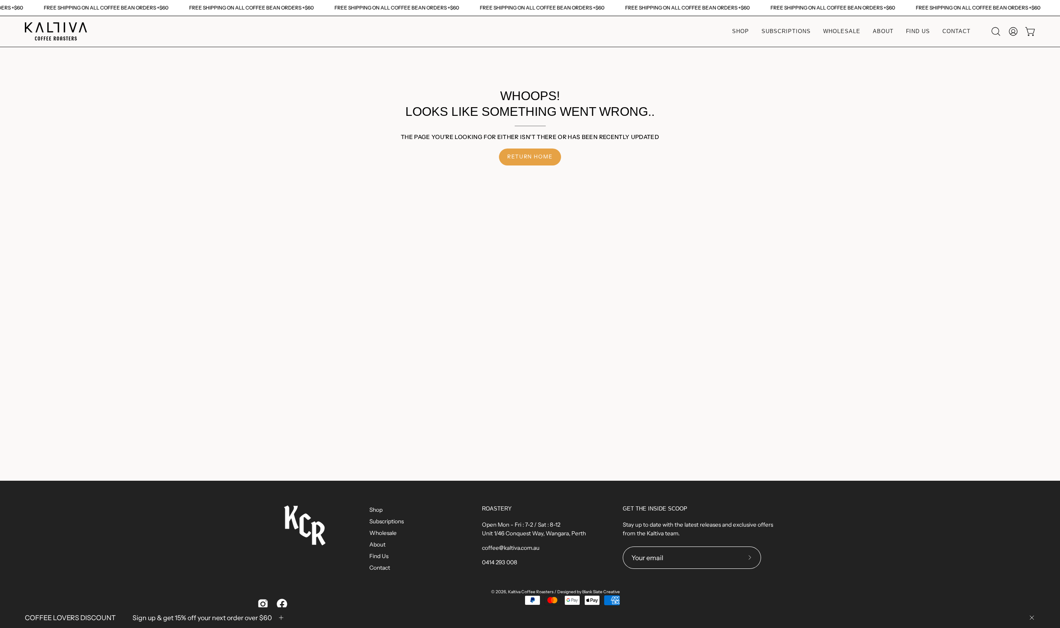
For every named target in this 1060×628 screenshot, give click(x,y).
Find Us (378, 556)
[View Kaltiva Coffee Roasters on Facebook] (282, 604)
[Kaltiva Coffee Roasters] (56, 31)
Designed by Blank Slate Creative (588, 591)
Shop (376, 509)
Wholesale (383, 533)
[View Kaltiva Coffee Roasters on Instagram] (263, 604)
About (377, 544)
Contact (379, 567)
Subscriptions (386, 521)
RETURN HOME (530, 156)
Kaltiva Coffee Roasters (531, 591)
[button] (996, 31)
